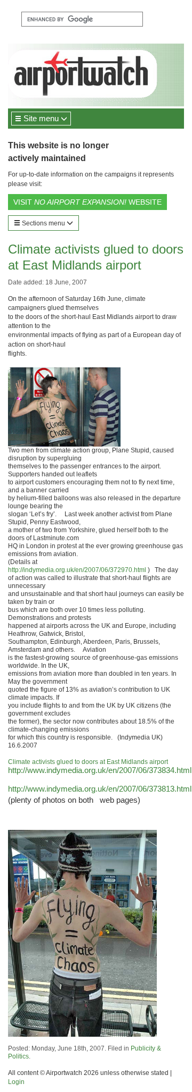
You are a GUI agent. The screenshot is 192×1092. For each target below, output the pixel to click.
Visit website (87, 202)
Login (16, 1082)
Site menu (41, 118)
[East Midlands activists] (30, 353)
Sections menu (43, 223)
